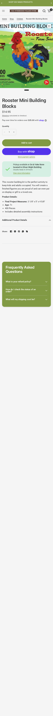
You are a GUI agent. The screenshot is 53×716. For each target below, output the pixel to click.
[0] (48, 11)
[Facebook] (11, 231)
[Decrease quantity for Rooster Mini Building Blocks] (4, 132)
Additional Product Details (14, 220)
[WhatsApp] (23, 231)
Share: (5, 231)
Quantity (5, 126)
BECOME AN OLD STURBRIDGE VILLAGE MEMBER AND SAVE (27, 3)
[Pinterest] (19, 231)
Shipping (5, 116)
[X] (15, 231)
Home (4, 19)
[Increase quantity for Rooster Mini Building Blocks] (14, 132)
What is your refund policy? (18, 281)
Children (20, 19)
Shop (12, 19)
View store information (21, 173)
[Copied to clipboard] (27, 231)
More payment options (26, 157)
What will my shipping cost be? (20, 299)
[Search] (44, 11)
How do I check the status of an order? (21, 290)
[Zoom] (49, 26)
